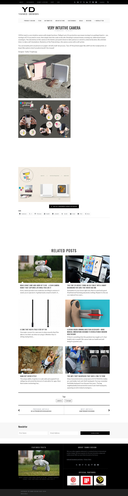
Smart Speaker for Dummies (86, 410)
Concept (68, 401)
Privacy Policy (87, 459)
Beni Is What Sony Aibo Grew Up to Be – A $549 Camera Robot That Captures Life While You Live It (39, 286)
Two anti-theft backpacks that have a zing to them (86, 376)
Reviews (89, 21)
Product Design (29, 21)
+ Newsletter (99, 21)
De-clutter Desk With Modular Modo (41, 410)
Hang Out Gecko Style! (28, 376)
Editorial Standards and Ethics (75, 459)
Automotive (48, 21)
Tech (39, 21)
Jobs (58, 2)
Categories (30, 2)
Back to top (24, 493)
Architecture (60, 21)
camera (59, 401)
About (22, 2)
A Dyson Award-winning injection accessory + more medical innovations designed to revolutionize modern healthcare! (87, 331)
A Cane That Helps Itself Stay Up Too (33, 329)
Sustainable (72, 21)
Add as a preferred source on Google (65, 206)
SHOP (52, 2)
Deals (81, 21)
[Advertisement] (78, 11)
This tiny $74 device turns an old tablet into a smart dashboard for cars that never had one (86, 286)
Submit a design (42, 2)
